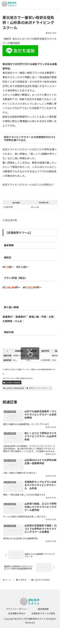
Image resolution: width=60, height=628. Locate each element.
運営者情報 (43, 608)
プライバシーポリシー (17, 608)
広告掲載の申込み (16, 613)
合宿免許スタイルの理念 (43, 613)
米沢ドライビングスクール (40, 388)
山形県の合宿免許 (13, 382)
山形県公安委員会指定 (15, 388)
